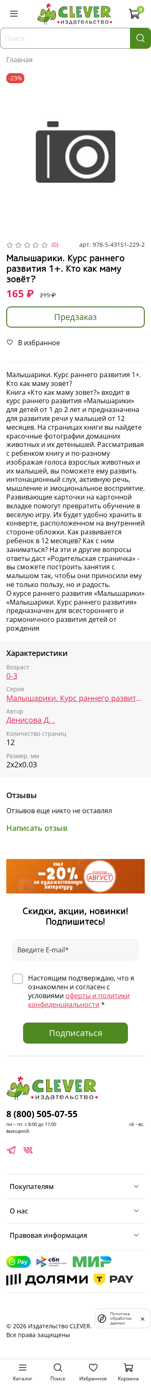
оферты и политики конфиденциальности (79, 1000)
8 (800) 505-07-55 (42, 1114)
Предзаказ (75, 316)
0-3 (11, 676)
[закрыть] (142, 1318)
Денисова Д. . (30, 720)
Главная (19, 59)
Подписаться (75, 1033)
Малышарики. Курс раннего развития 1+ (75, 698)
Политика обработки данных (121, 1318)
